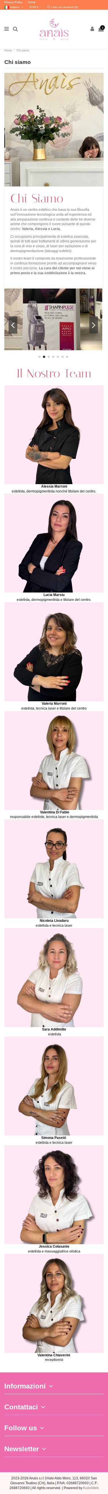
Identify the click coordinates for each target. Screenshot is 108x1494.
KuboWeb (91, 1488)
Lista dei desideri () (64, 7)
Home (32, 2)
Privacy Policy (13, 2)
